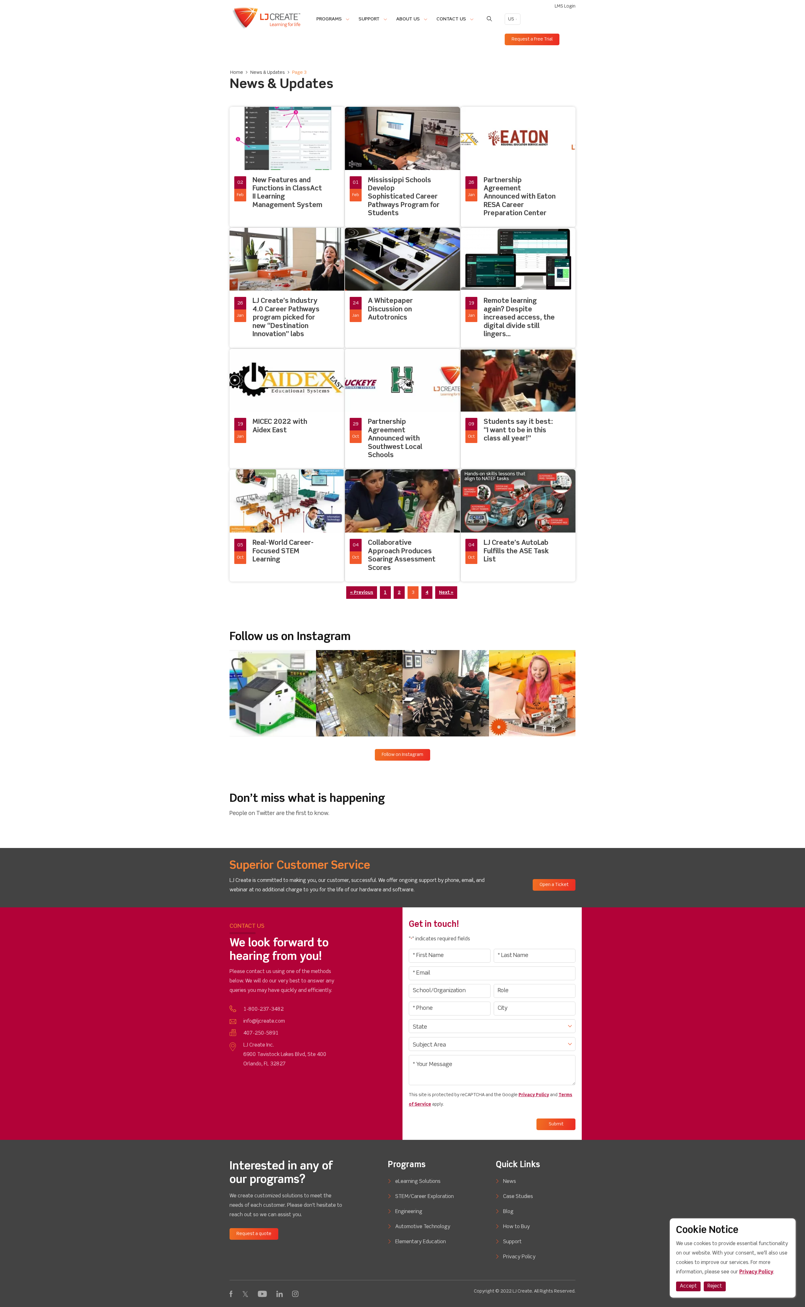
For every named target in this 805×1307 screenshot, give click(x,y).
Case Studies (518, 1196)
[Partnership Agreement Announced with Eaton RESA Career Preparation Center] (518, 167)
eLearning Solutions (418, 1181)
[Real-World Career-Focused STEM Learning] (287, 525)
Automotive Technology (422, 1226)
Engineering (408, 1211)
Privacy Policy (534, 1095)
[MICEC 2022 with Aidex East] (287, 409)
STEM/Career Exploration (424, 1196)
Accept (688, 1286)
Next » (446, 592)
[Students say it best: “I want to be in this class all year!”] (518, 409)
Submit (556, 1124)
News (509, 1181)
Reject (715, 1286)
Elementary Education (420, 1241)
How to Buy (516, 1226)
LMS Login (565, 6)
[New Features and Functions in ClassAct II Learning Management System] (287, 167)
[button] (273, 693)
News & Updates (267, 72)
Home (236, 72)
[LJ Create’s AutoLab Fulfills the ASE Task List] (518, 525)
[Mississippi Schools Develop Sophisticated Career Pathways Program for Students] (402, 167)
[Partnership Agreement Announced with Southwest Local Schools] (402, 409)
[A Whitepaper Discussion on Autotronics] (402, 288)
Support (512, 1241)
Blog (508, 1211)
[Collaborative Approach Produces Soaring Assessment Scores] (402, 525)
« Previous (361, 592)
